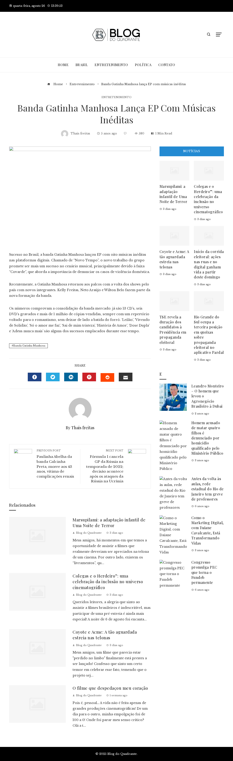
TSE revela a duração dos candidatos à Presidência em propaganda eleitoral (173, 330)
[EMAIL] (125, 377)
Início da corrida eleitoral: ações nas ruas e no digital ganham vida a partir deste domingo (209, 264)
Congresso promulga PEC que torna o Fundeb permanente (204, 572)
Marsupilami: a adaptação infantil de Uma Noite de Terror (109, 522)
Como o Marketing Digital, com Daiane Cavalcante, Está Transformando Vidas (207, 530)
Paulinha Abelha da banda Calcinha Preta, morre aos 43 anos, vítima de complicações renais (55, 463)
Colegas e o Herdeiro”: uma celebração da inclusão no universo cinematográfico (108, 581)
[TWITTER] (53, 377)
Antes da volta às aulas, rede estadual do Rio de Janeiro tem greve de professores (207, 488)
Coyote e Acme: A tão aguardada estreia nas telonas (105, 634)
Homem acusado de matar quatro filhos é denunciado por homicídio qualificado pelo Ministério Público (207, 438)
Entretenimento (116, 97)
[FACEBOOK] (34, 377)
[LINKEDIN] (71, 377)
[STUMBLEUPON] (107, 377)
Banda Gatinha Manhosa (29, 345)
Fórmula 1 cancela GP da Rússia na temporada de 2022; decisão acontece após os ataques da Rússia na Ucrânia (104, 466)
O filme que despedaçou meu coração (110, 688)
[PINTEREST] (89, 377)
